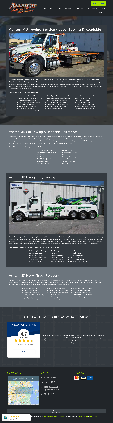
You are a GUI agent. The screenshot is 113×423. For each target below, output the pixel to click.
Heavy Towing (68, 9)
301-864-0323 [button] (98, 3)
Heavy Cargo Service (60, 410)
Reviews (102, 9)
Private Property (86, 410)
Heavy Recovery (82, 9)
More (93, 9)
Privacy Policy (93, 416)
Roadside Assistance (73, 410)
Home (46, 9)
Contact (102, 12)
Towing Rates (96, 410)
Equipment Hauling (47, 410)
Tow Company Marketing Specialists (54, 416)
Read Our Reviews (24, 352)
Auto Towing (55, 9)
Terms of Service (83, 416)
